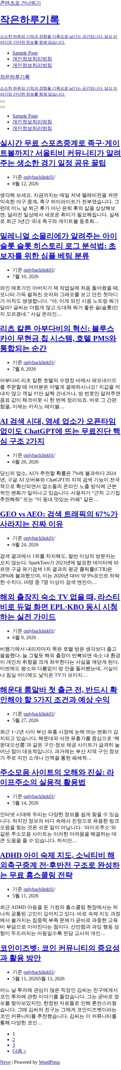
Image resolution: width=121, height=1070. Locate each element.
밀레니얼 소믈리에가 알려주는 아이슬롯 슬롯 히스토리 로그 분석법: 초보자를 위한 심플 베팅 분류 (58, 246)
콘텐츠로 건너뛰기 (20, 3)
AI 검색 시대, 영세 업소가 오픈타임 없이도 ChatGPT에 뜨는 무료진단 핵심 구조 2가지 (60, 431)
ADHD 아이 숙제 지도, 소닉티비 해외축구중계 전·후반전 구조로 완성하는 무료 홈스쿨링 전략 (60, 865)
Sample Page (25, 53)
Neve (5, 1062)
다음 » (19, 1051)
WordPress (49, 1062)
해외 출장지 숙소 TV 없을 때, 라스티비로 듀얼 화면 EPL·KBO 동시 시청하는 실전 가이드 (60, 607)
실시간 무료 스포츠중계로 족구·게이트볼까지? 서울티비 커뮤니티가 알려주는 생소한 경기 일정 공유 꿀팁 (60, 153)
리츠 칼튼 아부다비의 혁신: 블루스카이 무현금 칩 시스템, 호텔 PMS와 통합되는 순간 (58, 338)
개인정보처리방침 (32, 58)
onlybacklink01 (39, 177)
